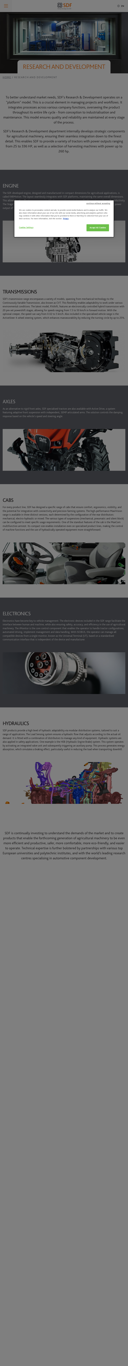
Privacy (66, 219)
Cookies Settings (26, 227)
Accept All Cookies (98, 228)
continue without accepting (98, 203)
